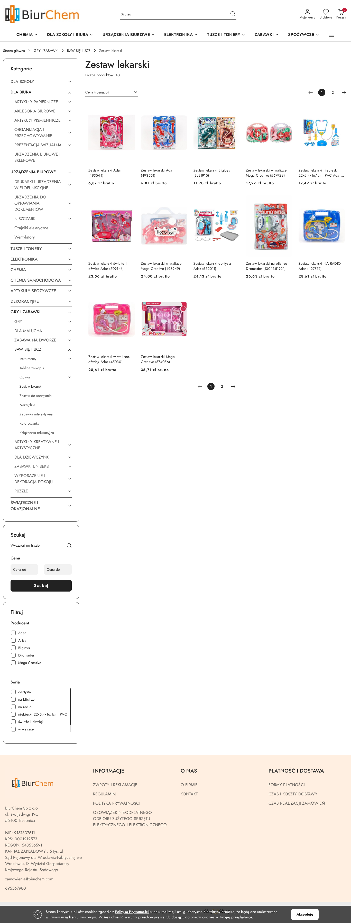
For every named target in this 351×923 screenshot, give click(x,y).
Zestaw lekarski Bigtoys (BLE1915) (211, 173)
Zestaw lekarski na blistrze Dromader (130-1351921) (266, 266)
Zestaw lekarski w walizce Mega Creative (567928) (266, 173)
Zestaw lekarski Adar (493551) (157, 173)
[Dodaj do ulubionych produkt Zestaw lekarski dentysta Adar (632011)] (234, 201)
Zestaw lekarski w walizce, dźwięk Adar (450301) (109, 359)
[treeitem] (41, 82)
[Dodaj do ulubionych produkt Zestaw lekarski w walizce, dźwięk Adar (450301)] (129, 294)
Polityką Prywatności (132, 911)
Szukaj (41, 585)
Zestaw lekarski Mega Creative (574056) (158, 359)
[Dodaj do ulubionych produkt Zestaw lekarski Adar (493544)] (129, 108)
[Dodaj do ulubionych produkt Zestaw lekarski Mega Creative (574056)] (181, 294)
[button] (128, 35)
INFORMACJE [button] (108, 771)
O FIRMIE (189, 785)
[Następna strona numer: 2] (344, 92)
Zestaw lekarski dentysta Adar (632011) (212, 266)
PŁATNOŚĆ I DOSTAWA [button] (296, 771)
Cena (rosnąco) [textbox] (97, 92)
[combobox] (111, 92)
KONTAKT (189, 794)
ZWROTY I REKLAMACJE (115, 785)
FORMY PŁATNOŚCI (287, 785)
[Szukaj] (69, 546)
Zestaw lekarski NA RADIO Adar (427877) (320, 266)
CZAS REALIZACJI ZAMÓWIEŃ (297, 803)
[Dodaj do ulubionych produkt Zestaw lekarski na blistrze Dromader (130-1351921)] (286, 201)
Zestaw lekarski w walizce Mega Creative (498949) (161, 266)
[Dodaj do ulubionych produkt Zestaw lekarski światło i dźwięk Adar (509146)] (129, 201)
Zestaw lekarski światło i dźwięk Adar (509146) (107, 266)
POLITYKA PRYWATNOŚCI (116, 803)
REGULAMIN (104, 794)
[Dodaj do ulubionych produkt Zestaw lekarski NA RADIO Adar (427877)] (339, 201)
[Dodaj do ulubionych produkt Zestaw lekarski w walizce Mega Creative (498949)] (181, 201)
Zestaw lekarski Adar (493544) (104, 173)
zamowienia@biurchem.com (29, 879)
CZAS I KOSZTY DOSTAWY (293, 794)
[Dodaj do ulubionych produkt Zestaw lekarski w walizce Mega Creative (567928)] (286, 108)
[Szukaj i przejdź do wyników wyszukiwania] (232, 14)
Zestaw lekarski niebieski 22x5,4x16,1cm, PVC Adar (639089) (320, 173)
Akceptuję (305, 914)
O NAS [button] (189, 771)
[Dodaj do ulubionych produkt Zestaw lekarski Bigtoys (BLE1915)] (234, 108)
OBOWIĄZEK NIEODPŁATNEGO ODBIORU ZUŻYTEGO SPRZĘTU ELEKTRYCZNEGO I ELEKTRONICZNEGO (130, 819)
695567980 (15, 888)
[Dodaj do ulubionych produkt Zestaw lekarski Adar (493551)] (181, 108)
